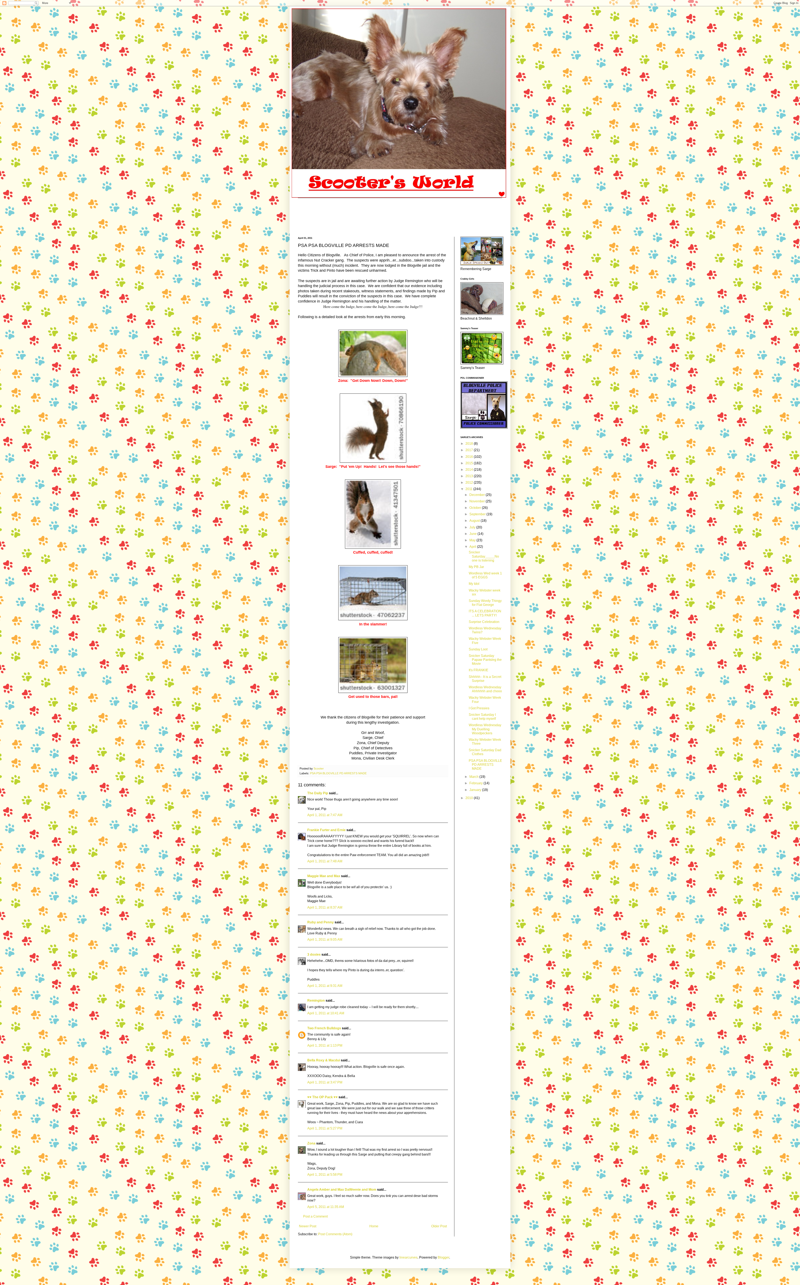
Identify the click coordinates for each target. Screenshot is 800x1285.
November (477, 501)
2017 (469, 450)
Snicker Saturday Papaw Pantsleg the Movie (485, 659)
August (475, 520)
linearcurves (408, 1257)
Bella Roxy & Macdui (323, 1060)
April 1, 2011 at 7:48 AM (324, 861)
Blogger (443, 1257)
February (476, 783)
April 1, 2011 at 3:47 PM (324, 1082)
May (472, 540)
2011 (469, 489)
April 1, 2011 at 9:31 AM (324, 985)
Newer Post (307, 1226)
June (473, 533)
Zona (311, 1143)
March (474, 776)
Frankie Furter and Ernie (326, 830)
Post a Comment (315, 1216)
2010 (469, 798)
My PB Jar (476, 567)
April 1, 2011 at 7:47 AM (324, 815)
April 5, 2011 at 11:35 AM (325, 1207)
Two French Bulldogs (324, 1028)
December (477, 495)
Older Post (439, 1226)
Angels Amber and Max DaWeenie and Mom (341, 1189)
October (475, 507)
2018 (469, 443)
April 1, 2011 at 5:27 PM (324, 1128)
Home (373, 1226)
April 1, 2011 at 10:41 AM (325, 1013)
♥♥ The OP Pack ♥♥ (322, 1097)
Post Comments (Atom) (335, 1234)
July (472, 527)
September (477, 514)
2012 (469, 482)
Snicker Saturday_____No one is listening (484, 556)
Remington (316, 1000)
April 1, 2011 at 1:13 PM (324, 1045)
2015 (469, 463)
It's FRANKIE (478, 670)
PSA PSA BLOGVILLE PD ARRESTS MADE (338, 773)
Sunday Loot (478, 649)
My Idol (474, 583)
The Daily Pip (318, 793)
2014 (469, 469)
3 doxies (314, 954)
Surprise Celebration (484, 622)
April (473, 546)
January (475, 790)
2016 (469, 456)
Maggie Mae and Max (323, 876)
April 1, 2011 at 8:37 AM (324, 907)
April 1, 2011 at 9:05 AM (324, 939)
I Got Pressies (479, 708)
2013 (469, 476)
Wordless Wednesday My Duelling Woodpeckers (485, 729)
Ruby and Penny (320, 922)
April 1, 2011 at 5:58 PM (324, 1174)
